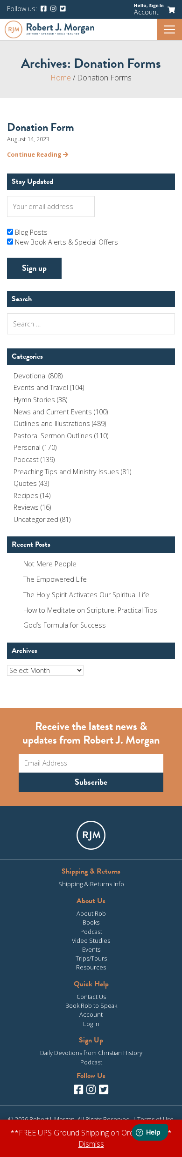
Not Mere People (50, 563)
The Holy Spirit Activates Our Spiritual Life (86, 594)
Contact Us (91, 996)
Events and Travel (41, 387)
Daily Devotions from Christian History (91, 1053)
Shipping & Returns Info (91, 884)
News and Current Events (53, 411)
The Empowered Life (55, 579)
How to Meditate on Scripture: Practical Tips (90, 610)
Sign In (156, 5)
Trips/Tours (91, 958)
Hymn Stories (34, 399)
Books (91, 922)
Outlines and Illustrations (52, 423)
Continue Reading (35, 154)
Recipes (26, 495)
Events (91, 949)
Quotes (25, 483)
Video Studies (91, 940)
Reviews (26, 507)
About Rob (91, 913)
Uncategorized (36, 519)
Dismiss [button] (91, 1144)
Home (60, 77)
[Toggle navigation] (169, 29)
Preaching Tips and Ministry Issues (66, 471)
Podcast (26, 459)
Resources (91, 967)
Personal (27, 447)
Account (146, 11)
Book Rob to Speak (91, 1005)
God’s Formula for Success (64, 625)
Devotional (30, 375)
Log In (91, 1024)
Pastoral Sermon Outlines (53, 435)
